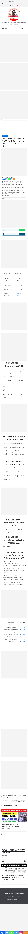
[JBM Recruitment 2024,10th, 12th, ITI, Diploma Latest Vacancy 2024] (14, 809)
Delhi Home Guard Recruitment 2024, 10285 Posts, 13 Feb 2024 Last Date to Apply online (13, 851)
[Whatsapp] (9, 179)
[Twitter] (6, 179)
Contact (6, 893)
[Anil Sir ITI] (2, 28)
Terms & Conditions (19, 893)
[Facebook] (3, 179)
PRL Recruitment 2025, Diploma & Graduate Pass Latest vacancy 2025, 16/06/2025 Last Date (13, 877)
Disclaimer (18, 896)
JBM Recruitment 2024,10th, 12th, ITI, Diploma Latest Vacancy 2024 (13, 825)
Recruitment (5, 135)
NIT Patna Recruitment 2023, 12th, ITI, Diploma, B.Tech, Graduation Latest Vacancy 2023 (14, 800)
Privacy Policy (11, 896)
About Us (11, 893)
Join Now (22, 234)
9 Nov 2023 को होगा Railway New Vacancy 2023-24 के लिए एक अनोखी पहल (14, 796)
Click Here (19, 293)
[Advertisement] (14, 48)
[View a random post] (25, 28)
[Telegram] (11, 179)
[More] (14, 179)
